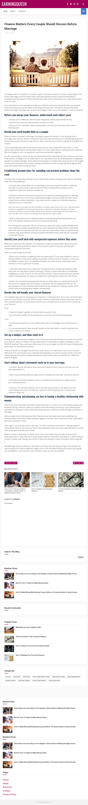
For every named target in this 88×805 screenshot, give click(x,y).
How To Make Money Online (41, 677)
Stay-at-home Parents (39, 680)
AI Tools (8, 677)
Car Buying (26, 677)
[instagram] (74, 4)
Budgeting (16, 677)
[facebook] (67, 4)
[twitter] (71, 4)
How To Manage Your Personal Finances (41, 490)
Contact (22, 11)
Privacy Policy (9, 794)
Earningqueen (14, 4)
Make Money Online (58, 677)
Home (5, 11)
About (13, 11)
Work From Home (54, 680)
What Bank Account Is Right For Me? (28, 627)
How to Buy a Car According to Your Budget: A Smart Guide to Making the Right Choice (15, 491)
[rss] (78, 4)
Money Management (73, 677)
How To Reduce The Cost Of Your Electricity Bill (32, 646)
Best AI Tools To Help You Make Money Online (32, 583)
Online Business (10, 680)
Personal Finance (11, 463)
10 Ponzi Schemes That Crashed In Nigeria (69, 490)
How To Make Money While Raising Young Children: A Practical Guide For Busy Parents (46, 592)
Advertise (7, 787)
